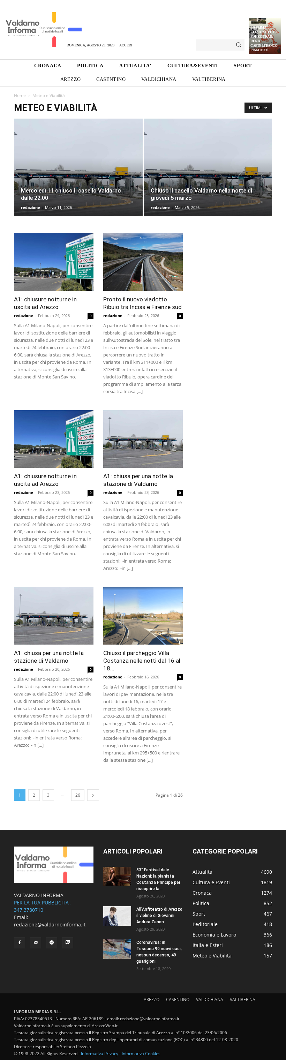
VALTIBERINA (242, 999)
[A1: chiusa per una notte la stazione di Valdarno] (143, 439)
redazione (30, 207)
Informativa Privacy (99, 1054)
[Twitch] (67, 942)
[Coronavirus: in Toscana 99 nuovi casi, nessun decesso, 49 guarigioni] (117, 949)
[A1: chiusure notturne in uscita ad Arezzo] (53, 262)
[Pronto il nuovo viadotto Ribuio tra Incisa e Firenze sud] (143, 262)
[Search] (238, 45)
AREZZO (151, 999)
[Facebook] (19, 942)
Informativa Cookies (141, 1054)
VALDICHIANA (209, 999)
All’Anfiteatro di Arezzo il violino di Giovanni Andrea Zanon (159, 915)
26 (77, 795)
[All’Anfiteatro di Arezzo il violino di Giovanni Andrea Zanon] (117, 916)
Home (20, 95)
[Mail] (35, 942)
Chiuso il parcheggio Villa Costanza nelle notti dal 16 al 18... (141, 660)
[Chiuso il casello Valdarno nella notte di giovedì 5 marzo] (208, 174)
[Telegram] (51, 942)
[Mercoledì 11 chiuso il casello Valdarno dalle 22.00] (78, 174)
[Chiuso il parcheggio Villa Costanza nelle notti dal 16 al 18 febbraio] (143, 616)
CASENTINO (177, 999)
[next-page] (93, 795)
